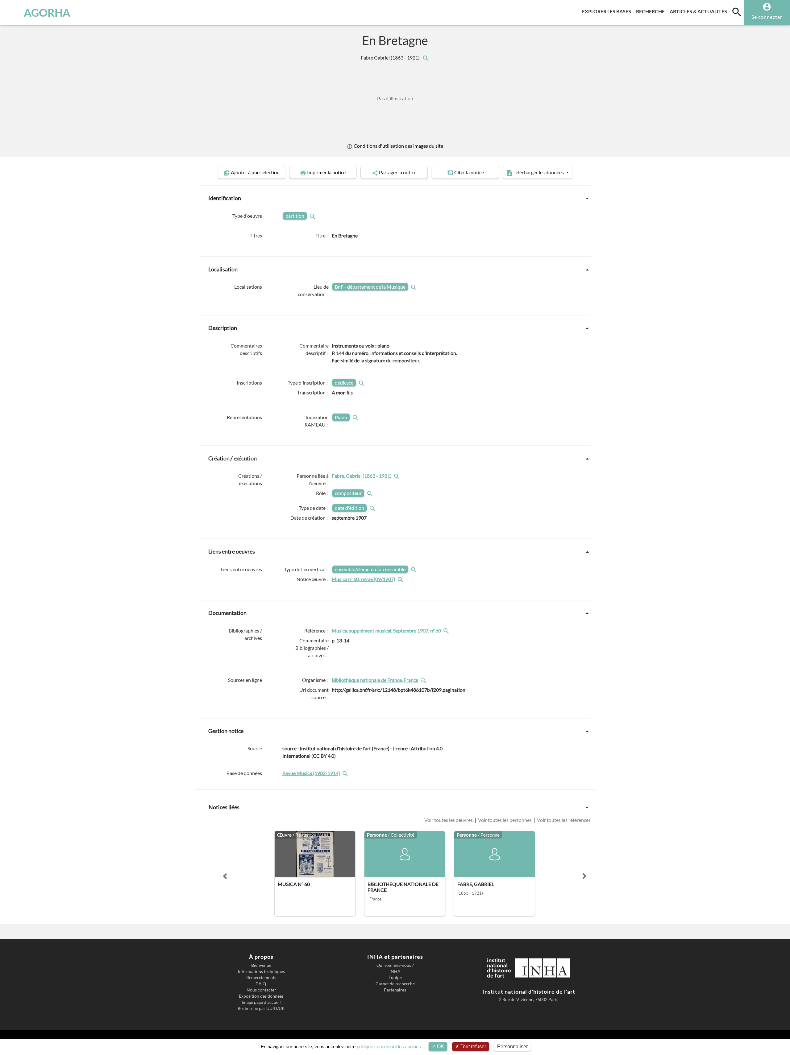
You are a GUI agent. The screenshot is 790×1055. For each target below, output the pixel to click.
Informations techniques (261, 971)
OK (440, 1046)
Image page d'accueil (261, 1002)
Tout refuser (472, 1046)
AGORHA (47, 12)
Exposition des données (261, 996)
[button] (225, 876)
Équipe (395, 977)
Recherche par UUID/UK (261, 1008)
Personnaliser (512, 1046)
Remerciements (261, 977)
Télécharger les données (539, 172)
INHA (395, 971)
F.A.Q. (261, 983)
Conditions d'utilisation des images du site (398, 146)
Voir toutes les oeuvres (449, 820)
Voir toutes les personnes (505, 820)
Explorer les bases (608, 11)
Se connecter (766, 17)
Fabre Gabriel (391, 57)
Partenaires (395, 989)
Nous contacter (261, 989)
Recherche (651, 11)
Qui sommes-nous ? (395, 965)
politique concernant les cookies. (389, 1046)
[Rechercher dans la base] (346, 773)
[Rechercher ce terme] (313, 216)
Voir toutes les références (563, 820)
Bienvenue (261, 965)
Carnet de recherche (395, 983)
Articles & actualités (700, 11)
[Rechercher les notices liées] (426, 57)
